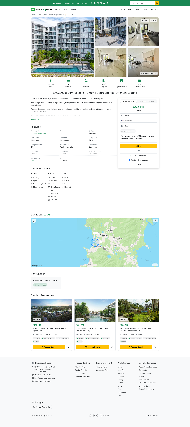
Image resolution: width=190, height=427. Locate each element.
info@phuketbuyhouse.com (44, 378)
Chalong (121, 376)
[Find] (157, 3)
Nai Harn (121, 373)
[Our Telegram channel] (107, 3)
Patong (120, 380)
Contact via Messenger (139, 160)
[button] (120, 395)
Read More (35, 119)
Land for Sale (80, 373)
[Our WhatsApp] (91, 3)
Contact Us (143, 370)
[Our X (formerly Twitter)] (101, 3)
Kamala (120, 383)
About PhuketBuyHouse (148, 367)
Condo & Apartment (55, 15)
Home (33, 15)
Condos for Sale (81, 370)
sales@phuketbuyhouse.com (63, 3)
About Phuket (144, 380)
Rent (61, 9)
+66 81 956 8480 (82, 3)
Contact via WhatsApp (140, 155)
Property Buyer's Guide (147, 383)
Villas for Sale (80, 367)
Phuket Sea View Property (45, 280)
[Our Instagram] (98, 3)
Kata (119, 389)
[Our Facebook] (94, 3)
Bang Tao (121, 370)
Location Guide (144, 386)
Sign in (138, 9)
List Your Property (151, 9)
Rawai (120, 367)
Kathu (120, 386)
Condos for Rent (102, 370)
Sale (32, 161)
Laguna (44, 15)
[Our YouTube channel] (104, 3)
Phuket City (122, 392)
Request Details (128, 101)
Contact (74, 9)
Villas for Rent (101, 367)
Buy (56, 9)
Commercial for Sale (82, 376)
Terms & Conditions (146, 389)
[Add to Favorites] (68, 347)
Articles (67, 9)
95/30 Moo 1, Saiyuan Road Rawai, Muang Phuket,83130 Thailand (44, 369)
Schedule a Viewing (147, 101)
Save (140, 164)
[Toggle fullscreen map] (34, 221)
